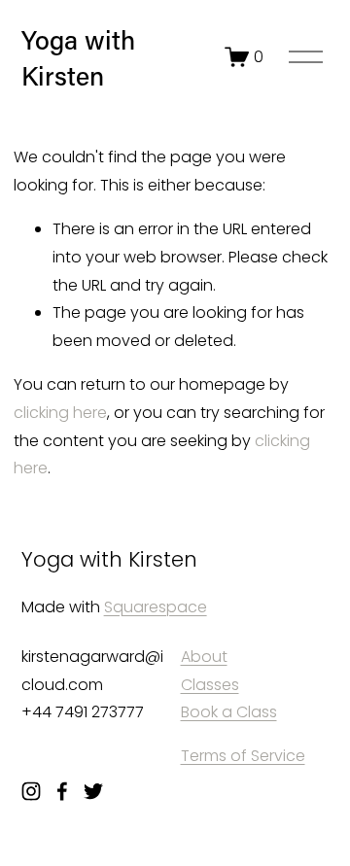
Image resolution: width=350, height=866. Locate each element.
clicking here (60, 412)
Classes (210, 685)
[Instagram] (31, 791)
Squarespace (155, 607)
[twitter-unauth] (93, 791)
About (204, 656)
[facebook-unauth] (62, 791)
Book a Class (229, 712)
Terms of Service (243, 756)
